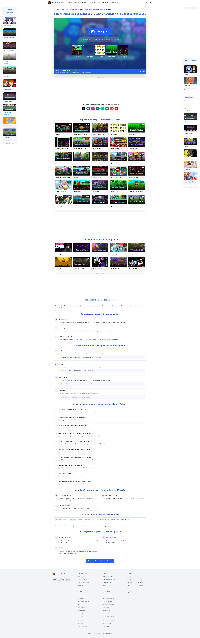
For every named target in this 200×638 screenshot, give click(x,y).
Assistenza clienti (107, 576)
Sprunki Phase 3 (82, 617)
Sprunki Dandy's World (108, 601)
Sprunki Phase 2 (82, 614)
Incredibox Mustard (108, 604)
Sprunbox (80, 623)
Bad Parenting (81, 620)
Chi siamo (80, 604)
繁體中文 (130, 579)
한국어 (129, 585)
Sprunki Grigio (106, 592)
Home (70, 2)
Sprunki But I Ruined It (108, 620)
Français (140, 582)
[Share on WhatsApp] (102, 108)
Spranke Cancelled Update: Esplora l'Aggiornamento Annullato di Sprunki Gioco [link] (90, 9)
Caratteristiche (82, 595)
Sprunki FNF (105, 607)
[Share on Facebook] (88, 108)
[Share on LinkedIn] (98, 108)
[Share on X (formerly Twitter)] (83, 108)
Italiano (140, 589)
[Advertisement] (10, 167)
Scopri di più (106, 585)
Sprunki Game (64, 9)
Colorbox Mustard (107, 589)
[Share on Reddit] (112, 108)
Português (130, 589)
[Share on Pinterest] (116, 108)
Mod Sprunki (81, 610)
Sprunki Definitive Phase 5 (61, 526)
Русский (130, 592)
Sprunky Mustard (107, 623)
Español (140, 585)
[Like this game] (140, 71)
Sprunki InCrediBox (80, 2)
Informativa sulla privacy (109, 579)
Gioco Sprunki (115, 2)
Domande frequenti (83, 601)
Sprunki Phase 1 (106, 610)
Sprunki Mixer (106, 626)
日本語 (140, 579)
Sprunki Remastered (108, 598)
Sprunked (92, 2)
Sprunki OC (105, 614)
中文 (139, 576)
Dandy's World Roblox (108, 617)
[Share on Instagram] (93, 108)
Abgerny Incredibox (108, 595)
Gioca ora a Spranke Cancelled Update (100, 561)
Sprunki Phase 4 (82, 607)
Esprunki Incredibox (83, 582)
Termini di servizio (107, 582)
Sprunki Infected (103, 2)
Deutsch (130, 582)
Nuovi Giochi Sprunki (83, 592)
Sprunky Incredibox (83, 626)
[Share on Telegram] (107, 108)
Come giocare (81, 598)
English (129, 576)
